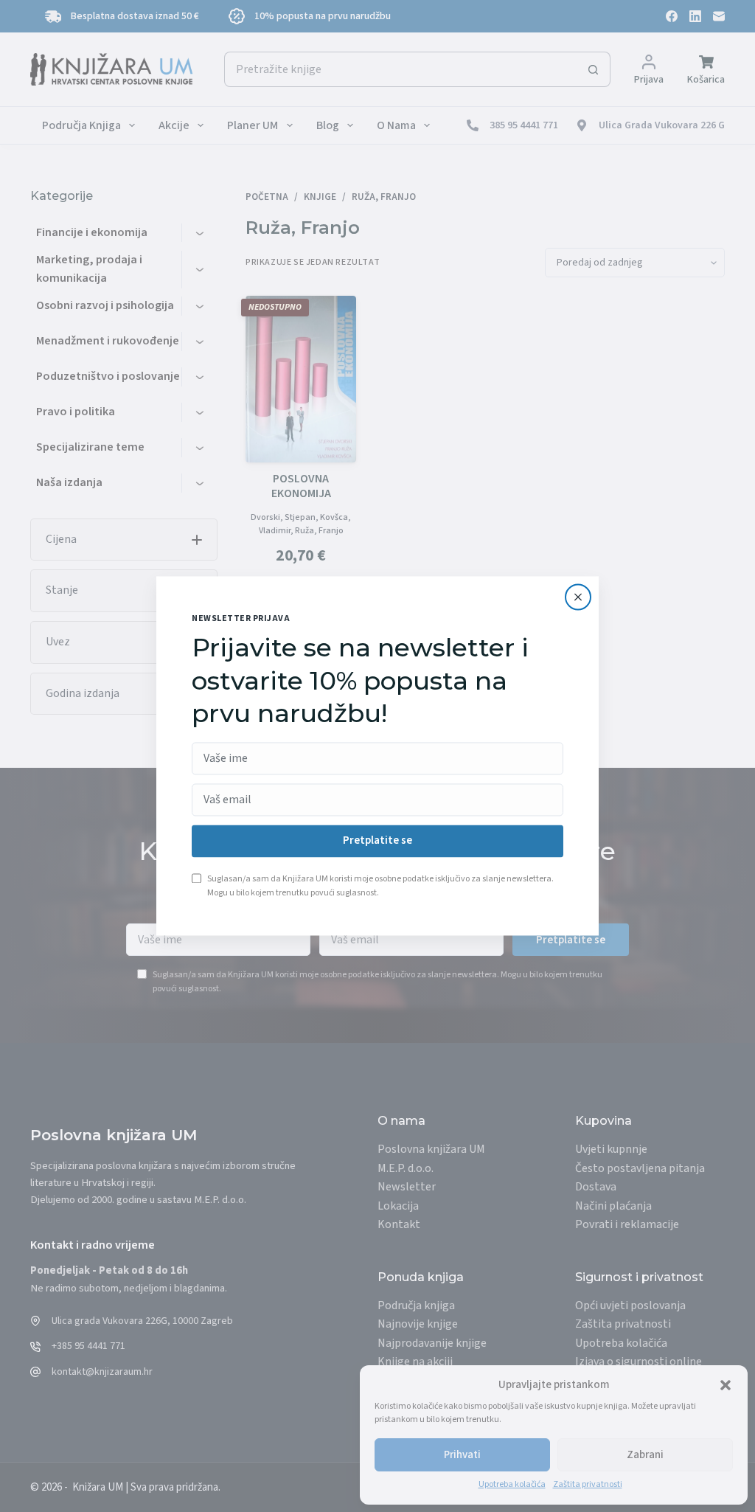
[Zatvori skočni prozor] (578, 596)
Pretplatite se (377, 841)
